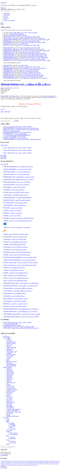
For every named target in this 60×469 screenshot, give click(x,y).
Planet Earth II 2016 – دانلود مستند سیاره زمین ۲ (15, 133)
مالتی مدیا (6, 417)
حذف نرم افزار (10, 374)
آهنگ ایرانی (12, 424)
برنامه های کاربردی (11, 341)
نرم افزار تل (47, 463)
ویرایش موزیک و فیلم (11, 361)
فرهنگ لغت (9, 376)
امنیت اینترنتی (57, 462)
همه (31, 29)
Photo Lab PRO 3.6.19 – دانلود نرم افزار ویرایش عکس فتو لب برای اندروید (24, 42)
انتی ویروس (53, 462)
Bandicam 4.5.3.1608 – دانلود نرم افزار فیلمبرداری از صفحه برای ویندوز (24, 75)
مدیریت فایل (9, 344)
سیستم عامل (9, 371)
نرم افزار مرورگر (21, 463)
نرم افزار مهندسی (10, 388)
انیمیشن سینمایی (13, 434)
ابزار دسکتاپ (9, 378)
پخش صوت (9, 404)
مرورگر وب (9, 340)
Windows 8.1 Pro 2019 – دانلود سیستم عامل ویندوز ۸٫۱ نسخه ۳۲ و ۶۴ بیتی (21, 129)
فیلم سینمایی (12, 438)
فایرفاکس (34, 462)
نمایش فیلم (9, 403)
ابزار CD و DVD (10, 386)
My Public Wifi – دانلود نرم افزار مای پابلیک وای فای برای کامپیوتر (22, 73)
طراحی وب (9, 399)
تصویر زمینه (9, 430)
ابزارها (8, 360)
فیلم (7, 435)
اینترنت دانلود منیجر (47, 462)
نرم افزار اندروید (26, 29)
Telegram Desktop (5, 96)
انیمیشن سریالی (13, 432)
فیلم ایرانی (12, 437)
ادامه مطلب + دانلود (5, 111)
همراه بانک (8, 362)
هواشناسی (8, 353)
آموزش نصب (7, 14)
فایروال (8, 414)
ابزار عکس (9, 379)
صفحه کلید (9, 350)
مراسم (8, 420)
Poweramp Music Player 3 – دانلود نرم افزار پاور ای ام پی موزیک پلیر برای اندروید (26, 57)
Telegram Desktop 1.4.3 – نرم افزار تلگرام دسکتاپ (26, 84)
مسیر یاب (8, 357)
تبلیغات (5, 19)
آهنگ (7, 421)
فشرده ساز (9, 375)
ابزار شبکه (8, 396)
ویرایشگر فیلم (9, 406)
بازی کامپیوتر (4, 29)
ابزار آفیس (9, 368)
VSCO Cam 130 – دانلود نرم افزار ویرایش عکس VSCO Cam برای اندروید (24, 38)
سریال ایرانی (12, 441)
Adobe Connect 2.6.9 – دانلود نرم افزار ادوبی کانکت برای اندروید (22, 36)
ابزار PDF (8, 385)
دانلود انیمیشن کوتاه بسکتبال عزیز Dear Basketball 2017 (17, 135)
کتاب (7, 418)
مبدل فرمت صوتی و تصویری (13, 409)
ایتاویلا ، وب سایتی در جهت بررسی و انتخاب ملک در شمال (23, 32)
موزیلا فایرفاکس (8, 462)
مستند (7, 444)
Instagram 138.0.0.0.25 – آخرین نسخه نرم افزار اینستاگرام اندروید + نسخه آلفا (25, 56)
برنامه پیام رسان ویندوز (49, 96)
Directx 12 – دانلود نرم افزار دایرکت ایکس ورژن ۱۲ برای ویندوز (22, 45)
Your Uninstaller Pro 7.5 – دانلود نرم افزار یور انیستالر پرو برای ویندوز (23, 76)
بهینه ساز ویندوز (10, 372)
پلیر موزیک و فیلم (10, 402)
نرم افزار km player (7, 463)
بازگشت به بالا (4, 467)
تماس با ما (6, 17)
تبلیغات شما (3, 155)
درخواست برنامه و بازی (9, 20)
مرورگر (16, 462)
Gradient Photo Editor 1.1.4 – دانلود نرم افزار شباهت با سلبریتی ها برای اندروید (25, 54)
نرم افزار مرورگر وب (14, 463)
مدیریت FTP (9, 397)
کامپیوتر (6, 164)
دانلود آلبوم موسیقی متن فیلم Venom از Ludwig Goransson (18, 126)
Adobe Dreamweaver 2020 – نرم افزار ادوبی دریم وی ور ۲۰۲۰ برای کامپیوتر (25, 68)
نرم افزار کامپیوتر (11, 29)
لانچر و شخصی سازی (11, 351)
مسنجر (2, 87)
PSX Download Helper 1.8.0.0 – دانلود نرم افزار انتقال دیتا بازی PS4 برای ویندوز (25, 78)
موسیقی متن (12, 428)
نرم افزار (17, 96)
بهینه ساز (8, 346)
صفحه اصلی (6, 13)
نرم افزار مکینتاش (10, 390)
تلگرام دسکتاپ (38, 462)
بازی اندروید (19, 29)
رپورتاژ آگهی (6, 336)
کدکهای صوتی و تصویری (12, 410)
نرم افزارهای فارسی (11, 364)
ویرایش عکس (9, 348)
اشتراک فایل (9, 369)
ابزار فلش (8, 381)
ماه (4, 145)
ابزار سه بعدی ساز (10, 382)
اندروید (2, 164)
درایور (7, 383)
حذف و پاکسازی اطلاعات (12, 416)
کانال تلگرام (3, 2)
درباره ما (6, 16)
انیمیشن (8, 431)
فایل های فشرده (29, 462)
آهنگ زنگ (11, 423)
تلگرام (42, 462)
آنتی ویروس (9, 413)
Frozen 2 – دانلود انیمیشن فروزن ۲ (12, 130)
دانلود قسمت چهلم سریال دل (16, 33)
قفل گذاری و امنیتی (11, 347)
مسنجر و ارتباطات (10, 343)
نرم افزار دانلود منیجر (35, 463)
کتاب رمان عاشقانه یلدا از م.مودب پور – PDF (14, 136)
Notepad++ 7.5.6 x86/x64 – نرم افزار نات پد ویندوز (16, 137)
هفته (6, 145)
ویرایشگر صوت (10, 407)
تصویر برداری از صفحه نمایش (13, 411)
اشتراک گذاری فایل (11, 365)
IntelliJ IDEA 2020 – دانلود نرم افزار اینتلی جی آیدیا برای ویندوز (21, 69)
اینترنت (8, 358)
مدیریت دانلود (9, 392)
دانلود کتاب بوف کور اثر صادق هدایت (18, 35)
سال (2, 145)
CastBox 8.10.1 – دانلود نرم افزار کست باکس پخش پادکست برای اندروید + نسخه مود (27, 60)
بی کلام (11, 427)
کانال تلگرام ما (4, 455)
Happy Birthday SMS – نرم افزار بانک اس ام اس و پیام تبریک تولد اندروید (21, 128)
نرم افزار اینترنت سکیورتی (54, 463)
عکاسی (8, 339)
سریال (8, 439)
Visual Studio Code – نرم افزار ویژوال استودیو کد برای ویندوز (21, 71)
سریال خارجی (12, 442)
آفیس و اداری (9, 355)
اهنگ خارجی (12, 425)
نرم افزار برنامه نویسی (11, 389)
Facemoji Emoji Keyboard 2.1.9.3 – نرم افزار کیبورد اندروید (18, 132)
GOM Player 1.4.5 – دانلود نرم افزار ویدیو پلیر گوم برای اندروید (21, 40)
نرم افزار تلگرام (42, 463)
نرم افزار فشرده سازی (28, 463)
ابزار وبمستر (9, 400)
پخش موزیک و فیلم (11, 354)
